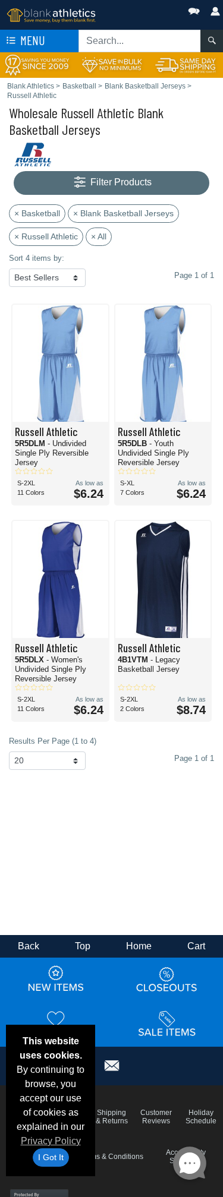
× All (98, 236)
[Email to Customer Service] (112, 1064)
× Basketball (37, 213)
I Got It (51, 1157)
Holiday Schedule (201, 1116)
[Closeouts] (167, 979)
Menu (31, 40)
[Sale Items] (167, 1023)
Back (28, 946)
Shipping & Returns (112, 1116)
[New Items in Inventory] (55, 979)
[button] (158, 8)
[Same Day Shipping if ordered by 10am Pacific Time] (186, 64)
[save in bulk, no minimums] (111, 64)
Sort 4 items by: (36, 258)
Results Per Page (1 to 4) (52, 741)
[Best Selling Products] (55, 1023)
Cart (196, 946)
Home (139, 946)
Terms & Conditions (111, 1156)
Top (82, 946)
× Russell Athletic (46, 236)
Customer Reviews (156, 1116)
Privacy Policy (51, 1141)
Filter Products (120, 182)
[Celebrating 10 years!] (37, 64)
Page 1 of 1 (194, 758)
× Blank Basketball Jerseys (123, 213)
